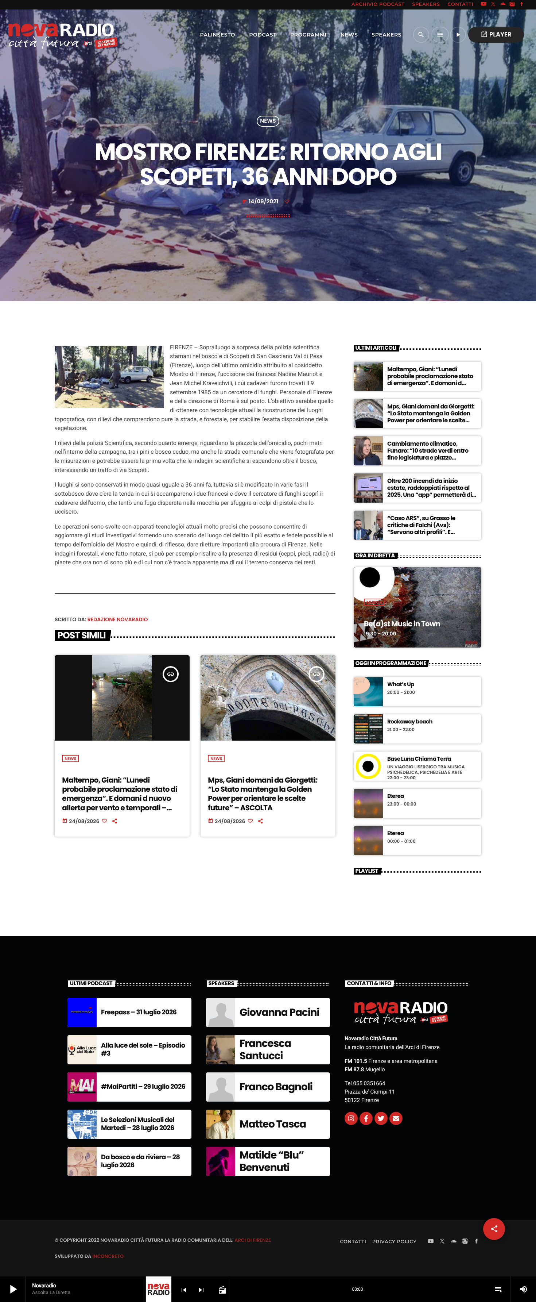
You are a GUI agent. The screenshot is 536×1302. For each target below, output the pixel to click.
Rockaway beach (409, 722)
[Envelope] (396, 1118)
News (268, 121)
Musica (374, 602)
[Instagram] (512, 4)
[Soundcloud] (503, 4)
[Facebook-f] (366, 1118)
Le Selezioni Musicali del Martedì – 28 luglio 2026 (137, 1124)
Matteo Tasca (273, 1124)
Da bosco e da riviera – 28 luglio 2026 (140, 1161)
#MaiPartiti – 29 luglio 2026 (143, 1086)
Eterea (395, 796)
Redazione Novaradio (118, 619)
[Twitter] (381, 1118)
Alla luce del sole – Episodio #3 (143, 1049)
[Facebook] (522, 4)
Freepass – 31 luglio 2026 (138, 1012)
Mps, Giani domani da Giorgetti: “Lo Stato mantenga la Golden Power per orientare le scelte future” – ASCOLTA (262, 794)
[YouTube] (483, 4)
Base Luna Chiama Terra (419, 759)
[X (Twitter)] (493, 4)
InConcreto (108, 1256)
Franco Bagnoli (276, 1087)
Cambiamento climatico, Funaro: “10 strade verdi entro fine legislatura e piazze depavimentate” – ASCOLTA (428, 454)
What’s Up (400, 684)
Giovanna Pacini (279, 1012)
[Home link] (47, 35)
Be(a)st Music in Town (402, 624)
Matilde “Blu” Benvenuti (272, 1161)
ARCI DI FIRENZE (252, 1240)
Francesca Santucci (265, 1049)
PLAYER (496, 34)
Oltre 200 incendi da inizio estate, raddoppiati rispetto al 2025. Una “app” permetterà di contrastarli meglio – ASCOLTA (429, 491)
